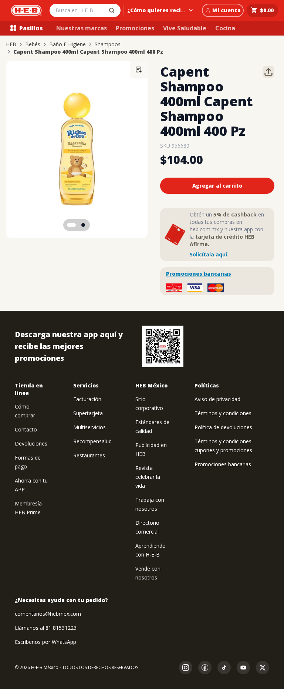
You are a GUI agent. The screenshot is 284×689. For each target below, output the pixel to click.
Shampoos (108, 44)
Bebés (32, 44)
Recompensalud (92, 441)
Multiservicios (89, 427)
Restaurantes (89, 455)
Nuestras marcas (81, 28)
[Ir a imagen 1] (71, 225)
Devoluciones (31, 443)
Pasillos (31, 28)
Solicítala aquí (208, 254)
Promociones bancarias (198, 273)
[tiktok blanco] (224, 667)
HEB (11, 44)
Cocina (225, 28)
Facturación (87, 399)
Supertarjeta (88, 413)
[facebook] (205, 667)
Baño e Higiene (67, 44)
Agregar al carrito (217, 185)
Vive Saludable (184, 28)
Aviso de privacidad (217, 399)
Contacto (26, 429)
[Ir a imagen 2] (83, 225)
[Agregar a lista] (139, 69)
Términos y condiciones (223, 413)
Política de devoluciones (223, 427)
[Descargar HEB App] (162, 346)
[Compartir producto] (268, 72)
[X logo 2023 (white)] (262, 667)
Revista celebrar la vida (147, 476)
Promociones (135, 28)
